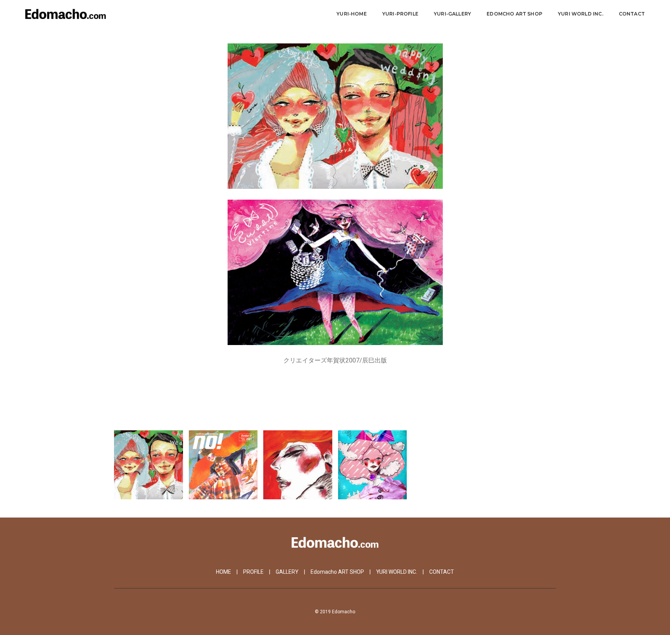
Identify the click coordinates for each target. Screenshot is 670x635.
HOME (223, 572)
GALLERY (287, 572)
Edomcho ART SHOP (514, 14)
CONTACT (632, 14)
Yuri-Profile (400, 14)
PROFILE (253, 572)
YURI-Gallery (452, 14)
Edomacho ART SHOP (337, 572)
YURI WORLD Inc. (580, 14)
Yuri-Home (352, 14)
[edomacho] (65, 13)
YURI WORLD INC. (396, 572)
